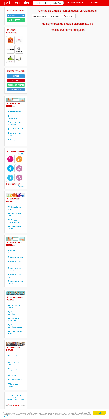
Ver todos (21, 154)
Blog (68, 2)
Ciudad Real (56, 3)
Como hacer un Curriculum (14, 269)
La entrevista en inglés (15, 332)
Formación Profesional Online (14, 221)
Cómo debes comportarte (13, 319)
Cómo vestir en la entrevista (15, 313)
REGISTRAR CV (16, 20)
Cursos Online (78, 2)
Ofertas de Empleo (16, 379)
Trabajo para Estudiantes (13, 370)
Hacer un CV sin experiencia (14, 123)
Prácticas (13, 375)
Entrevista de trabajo (14, 306)
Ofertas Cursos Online (14, 208)
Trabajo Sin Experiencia (13, 357)
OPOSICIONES (16, 89)
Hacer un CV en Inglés (14, 134)
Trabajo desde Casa (14, 363)
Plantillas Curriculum (12, 252)
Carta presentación (16, 257)
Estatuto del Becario (13, 385)
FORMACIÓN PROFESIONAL (16, 85)
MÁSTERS (15, 80)
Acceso (93, 2)
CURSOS (16, 76)
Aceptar (99, 412)
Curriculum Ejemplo (17, 129)
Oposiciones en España (14, 227)
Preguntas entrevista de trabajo (15, 326)
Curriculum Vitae (16, 111)
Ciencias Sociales (41, 3)
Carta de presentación (12, 117)
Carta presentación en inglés (15, 141)
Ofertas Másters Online (15, 214)
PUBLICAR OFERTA (17, 15)
